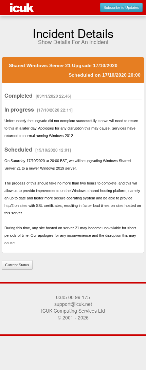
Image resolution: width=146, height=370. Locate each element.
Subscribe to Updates (121, 7)
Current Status (17, 265)
